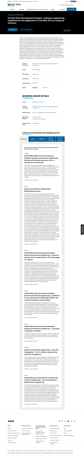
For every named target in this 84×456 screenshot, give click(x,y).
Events (65, 433)
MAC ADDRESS (71, 9)
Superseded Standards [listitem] (42, 139)
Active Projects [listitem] (24, 139)
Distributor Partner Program (14, 433)
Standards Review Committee (53, 443)
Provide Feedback (11, 442)
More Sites (36, 1)
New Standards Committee (55, 435)
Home (9, 450)
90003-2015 (35, 78)
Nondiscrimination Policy (33, 450)
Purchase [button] (12, 29)
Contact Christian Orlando (39, 119)
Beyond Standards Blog (69, 435)
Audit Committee (53, 433)
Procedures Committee (55, 440)
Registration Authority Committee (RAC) (26, 433)
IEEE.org (10, 1)
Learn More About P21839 (30, 284)
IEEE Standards (22, 1)
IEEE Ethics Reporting (43, 450)
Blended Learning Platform (41, 436)
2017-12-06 (35, 74)
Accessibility (25, 450)
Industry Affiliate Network (41, 438)
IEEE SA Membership (12, 430)
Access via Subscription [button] (26, 29)
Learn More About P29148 (30, 404)
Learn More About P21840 (30, 317)
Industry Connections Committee (40, 441)
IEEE (15, 1)
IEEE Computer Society (38, 102)
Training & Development (13, 435)
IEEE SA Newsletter (68, 430)
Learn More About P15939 (30, 244)
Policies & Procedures (12, 437)
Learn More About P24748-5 (31, 369)
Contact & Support (18, 450)
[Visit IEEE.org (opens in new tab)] (11, 421)
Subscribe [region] (82, 229)
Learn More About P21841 (30, 341)
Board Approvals (53, 430)
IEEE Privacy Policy (51, 450)
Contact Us (10, 440)
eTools (67, 1)
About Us (10, 428)
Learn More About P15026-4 (31, 180)
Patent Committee (54, 437)
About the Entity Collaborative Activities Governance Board (40, 432)
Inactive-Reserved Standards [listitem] (60, 139)
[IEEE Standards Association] (14, 5)
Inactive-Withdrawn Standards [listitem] (51, 139)
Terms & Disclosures (59, 450)
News (65, 428)
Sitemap (12, 450)
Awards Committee (26, 430)
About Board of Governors (27, 428)
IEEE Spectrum (29, 1)
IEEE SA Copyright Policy (68, 450)
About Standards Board (55, 428)
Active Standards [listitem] (33, 139)
